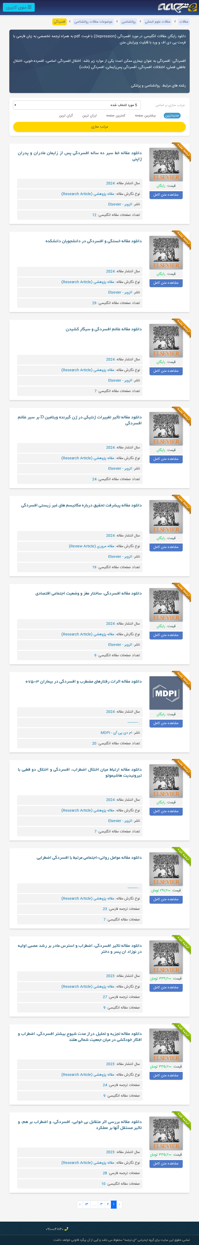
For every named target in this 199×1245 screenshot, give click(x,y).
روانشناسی (129, 22)
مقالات (184, 22)
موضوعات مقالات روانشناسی (93, 22)
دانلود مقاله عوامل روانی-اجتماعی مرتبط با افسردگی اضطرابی (89, 858)
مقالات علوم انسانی (157, 22)
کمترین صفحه (115, 115)
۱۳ (86, 1204)
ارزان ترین (89, 115)
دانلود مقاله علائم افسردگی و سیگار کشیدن (104, 329)
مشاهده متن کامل (166, 195)
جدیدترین (172, 115)
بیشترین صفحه (145, 115)
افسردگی (59, 22)
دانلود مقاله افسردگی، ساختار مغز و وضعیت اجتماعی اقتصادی (88, 593)
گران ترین (66, 115)
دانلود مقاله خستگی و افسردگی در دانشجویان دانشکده (94, 241)
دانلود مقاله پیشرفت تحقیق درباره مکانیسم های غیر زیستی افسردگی (81, 505)
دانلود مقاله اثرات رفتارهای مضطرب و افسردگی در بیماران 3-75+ (83, 681)
